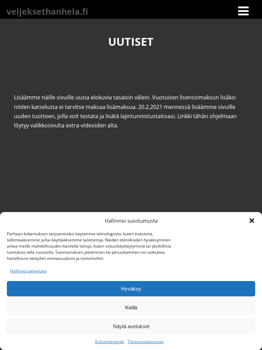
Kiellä (131, 307)
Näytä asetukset (131, 326)
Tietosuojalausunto (146, 342)
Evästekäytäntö (109, 342)
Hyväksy (131, 289)
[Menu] (243, 10)
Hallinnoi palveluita (28, 271)
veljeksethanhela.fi (47, 11)
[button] (251, 220)
